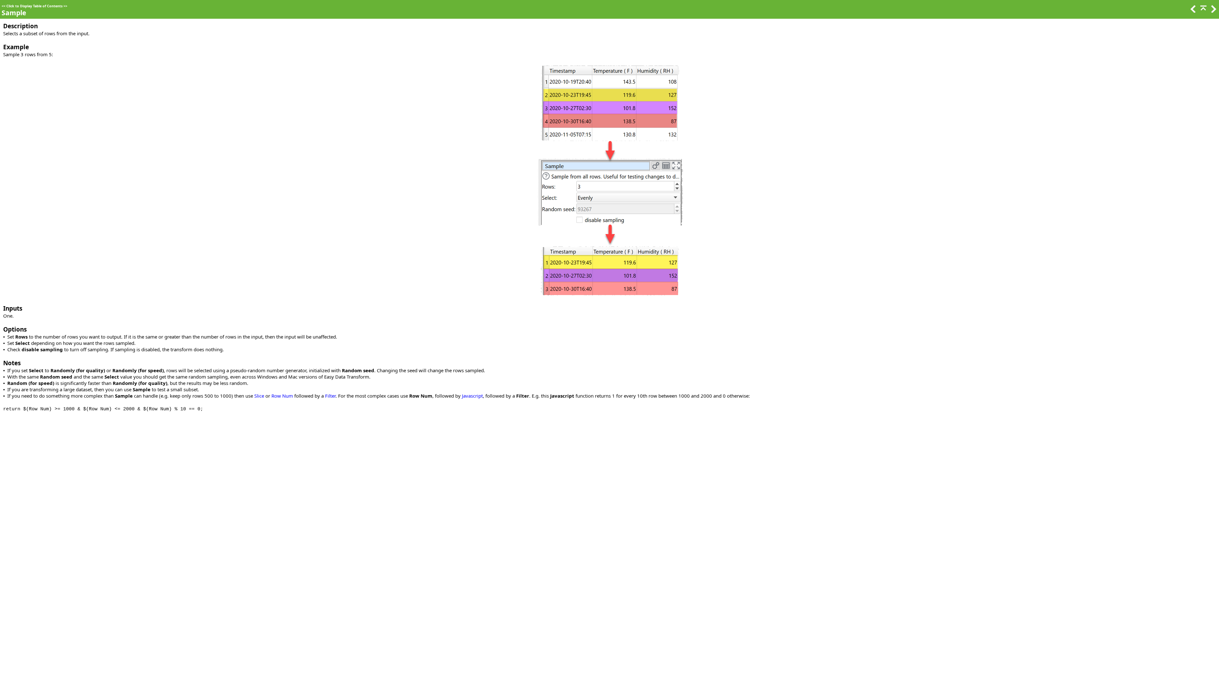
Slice (259, 396)
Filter (330, 396)
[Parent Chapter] (1202, 11)
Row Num (282, 396)
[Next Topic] (1213, 11)
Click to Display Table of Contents (34, 6)
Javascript (472, 396)
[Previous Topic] (1192, 11)
